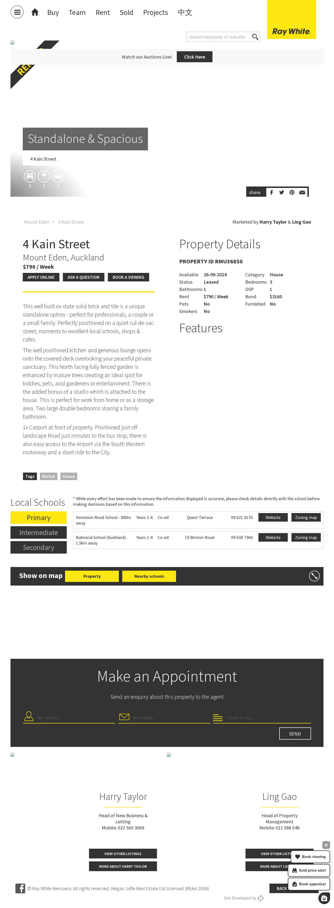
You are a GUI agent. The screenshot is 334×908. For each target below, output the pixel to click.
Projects (155, 12)
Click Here (194, 57)
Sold (126, 12)
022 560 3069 (131, 828)
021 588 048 (288, 828)
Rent (103, 12)
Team (77, 12)
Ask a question (84, 277)
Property (92, 576)
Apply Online (41, 277)
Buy (53, 12)
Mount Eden (36, 222)
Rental (48, 476)
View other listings (123, 853)
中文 (185, 12)
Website (273, 517)
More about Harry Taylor (123, 866)
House (69, 476)
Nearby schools (149, 576)
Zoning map (306, 517)
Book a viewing (128, 277)
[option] (167, 147)
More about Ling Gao (279, 866)
